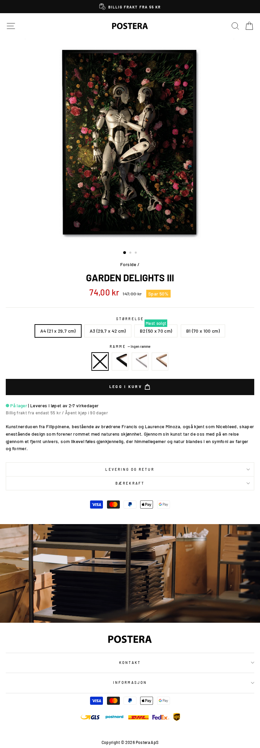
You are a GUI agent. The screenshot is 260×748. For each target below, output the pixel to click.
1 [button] (125, 253)
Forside (128, 264)
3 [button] (136, 253)
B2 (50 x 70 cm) (156, 331)
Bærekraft (130, 483)
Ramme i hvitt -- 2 (140, 361)
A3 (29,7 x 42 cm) (108, 331)
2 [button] (131, 253)
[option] (130, 6)
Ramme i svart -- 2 (120, 361)
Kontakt (129, 663)
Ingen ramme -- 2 (100, 361)
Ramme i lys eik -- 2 (160, 361)
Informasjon (130, 682)
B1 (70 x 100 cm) (203, 331)
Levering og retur (129, 469)
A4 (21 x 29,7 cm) (58, 331)
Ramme (130, 346)
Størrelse (130, 319)
